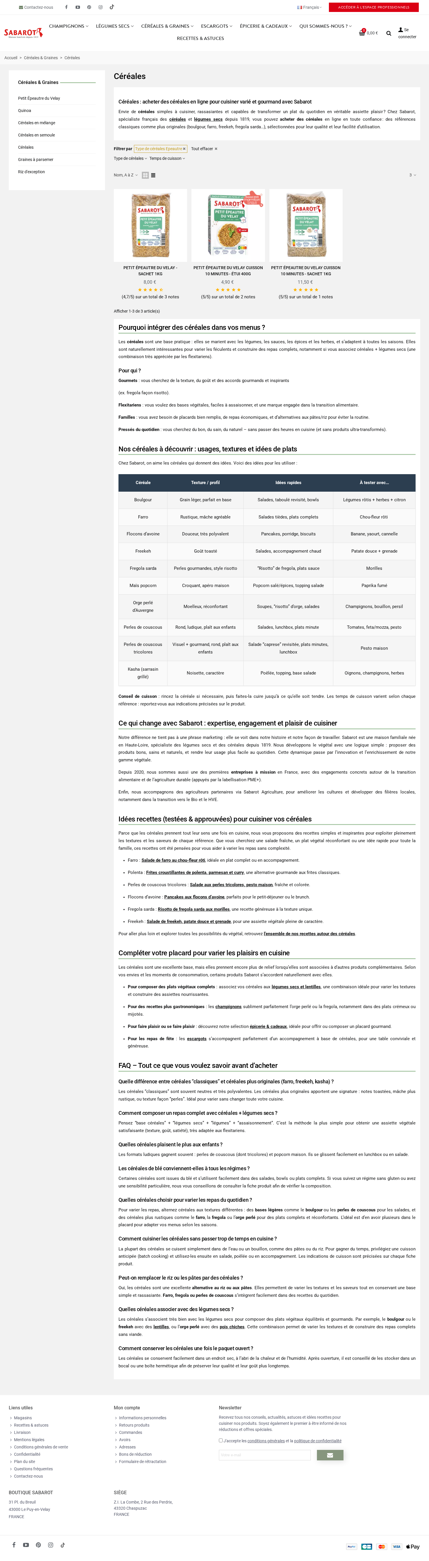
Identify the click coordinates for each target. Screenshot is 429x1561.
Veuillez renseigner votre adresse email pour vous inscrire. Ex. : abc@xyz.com (210, 38)
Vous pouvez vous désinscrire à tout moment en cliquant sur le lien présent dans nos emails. (215, 128)
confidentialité (207, 116)
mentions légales (241, 116)
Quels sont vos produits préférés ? (187, 49)
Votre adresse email (170, 12)
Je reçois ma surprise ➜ (180, 148)
